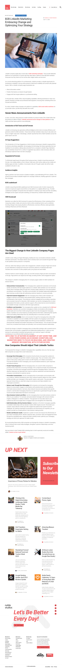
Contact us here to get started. (17, 432)
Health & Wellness (29, 642)
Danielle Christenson (50, 17)
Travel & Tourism (29, 639)
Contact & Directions (9, 666)
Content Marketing (8, 649)
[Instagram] (55, 605)
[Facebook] (55, 614)
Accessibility (47, 666)
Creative (6, 639)
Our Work (34, 7)
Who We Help (13, 7)
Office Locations (18, 642)
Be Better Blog (18, 648)
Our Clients (28, 638)
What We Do (20, 7)
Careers (44, 7)
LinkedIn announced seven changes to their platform (36, 119)
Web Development (8, 652)
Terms (52, 666)
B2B (27, 641)
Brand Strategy (7, 638)
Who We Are (27, 7)
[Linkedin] (55, 611)
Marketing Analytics (8, 656)
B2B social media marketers (46, 106)
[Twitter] (55, 608)
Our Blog (39, 7)
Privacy (55, 666)
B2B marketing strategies (36, 73)
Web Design (7, 650)
